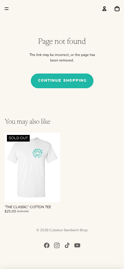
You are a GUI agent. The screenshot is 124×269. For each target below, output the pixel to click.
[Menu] (6, 8)
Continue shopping (62, 80)
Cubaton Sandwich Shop (68, 230)
